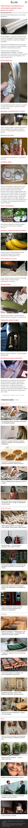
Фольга (17, 395)
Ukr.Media (3, 41)
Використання (7, 395)
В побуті (22, 395)
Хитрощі (13, 395)
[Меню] (26, 2)
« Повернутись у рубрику (7, 399)
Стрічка (17, 399)
